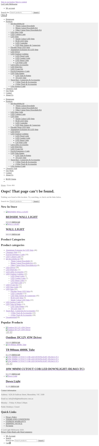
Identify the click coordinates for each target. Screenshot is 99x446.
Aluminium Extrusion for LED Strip (24, 50)
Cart (8, 443)
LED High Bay (16, 67)
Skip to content (21, 2)
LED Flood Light (22, 56)
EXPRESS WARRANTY (16, 421)
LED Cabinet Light (18, 34)
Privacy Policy (11, 417)
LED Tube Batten (17, 73)
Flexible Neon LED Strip (20, 47)
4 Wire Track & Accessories (26, 84)
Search (36, 12)
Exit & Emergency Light (20, 71)
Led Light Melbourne (9, 4)
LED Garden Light (22, 58)
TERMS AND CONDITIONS (18, 419)
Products (9, 21)
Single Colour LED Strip (25, 39)
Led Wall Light (21, 63)
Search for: (5, 12)
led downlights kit (17, 24)
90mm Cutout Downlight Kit (26, 28)
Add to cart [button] (15, 222)
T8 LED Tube (20, 78)
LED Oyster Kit (17, 69)
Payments (9, 426)
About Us (9, 95)
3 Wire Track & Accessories (26, 82)
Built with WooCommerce (22, 432)
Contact (9, 93)
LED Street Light (22, 60)
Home (3, 185)
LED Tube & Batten (23, 76)
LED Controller (21, 43)
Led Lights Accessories (19, 65)
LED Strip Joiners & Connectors (27, 45)
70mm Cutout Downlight (25, 26)
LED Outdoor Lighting (19, 54)
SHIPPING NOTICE (14, 424)
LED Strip (15, 37)
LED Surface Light (18, 86)
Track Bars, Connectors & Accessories (25, 80)
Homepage (10, 19)
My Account (10, 436)
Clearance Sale (11, 89)
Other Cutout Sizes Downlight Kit (28, 30)
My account (10, 8)
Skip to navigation (8, 2)
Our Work (10, 91)
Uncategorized (11, 317)
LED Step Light (17, 32)
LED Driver (15, 52)
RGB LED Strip (21, 41)
